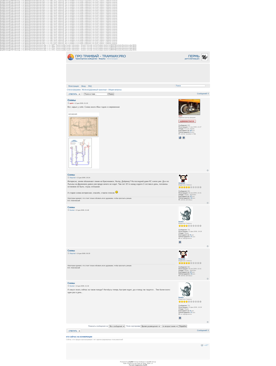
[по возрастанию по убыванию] (175, 326)
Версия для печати (202, 345)
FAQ (90, 86)
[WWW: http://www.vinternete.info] (180, 137)
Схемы (72, 100)
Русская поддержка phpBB (138, 365)
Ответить (71, 93)
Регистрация (73, 86)
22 (191, 196)
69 (191, 130)
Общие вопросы (115, 90)
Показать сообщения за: (98, 326)
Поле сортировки (133, 326)
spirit (71, 103)
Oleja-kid (72, 177)
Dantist (72, 210)
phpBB (130, 362)
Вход (84, 86)
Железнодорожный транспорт (94, 90)
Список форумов (73, 90)
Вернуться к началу (207, 170)
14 (191, 198)
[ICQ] (183, 137)
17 (191, 236)
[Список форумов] (138, 62)
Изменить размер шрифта (206, 345)
